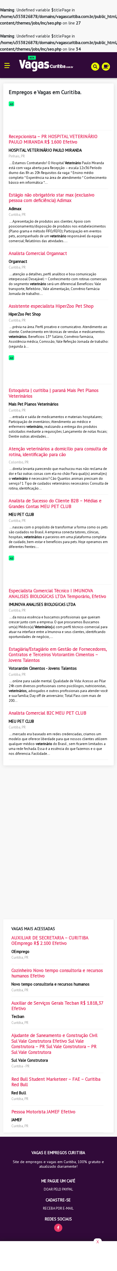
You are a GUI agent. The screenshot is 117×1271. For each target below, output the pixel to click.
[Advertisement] (58, 117)
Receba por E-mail (58, 1208)
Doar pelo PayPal (58, 1189)
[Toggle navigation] (7, 65)
